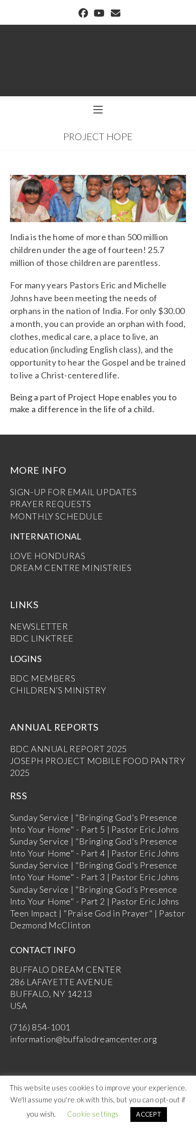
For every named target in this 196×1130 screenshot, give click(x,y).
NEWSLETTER (39, 626)
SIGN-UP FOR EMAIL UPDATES (73, 492)
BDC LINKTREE (42, 638)
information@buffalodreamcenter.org (83, 1039)
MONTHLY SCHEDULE (56, 516)
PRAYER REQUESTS (50, 504)
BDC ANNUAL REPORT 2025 (68, 748)
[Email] (114, 13)
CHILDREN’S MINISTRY (58, 690)
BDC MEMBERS (43, 678)
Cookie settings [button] (93, 1114)
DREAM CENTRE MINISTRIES (71, 567)
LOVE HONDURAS (48, 555)
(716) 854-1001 (40, 1027)
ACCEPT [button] (148, 1114)
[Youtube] (99, 13)
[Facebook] (83, 13)
